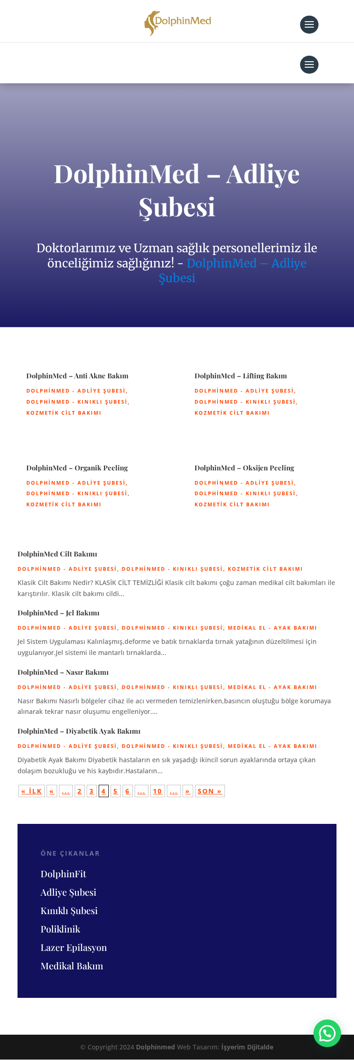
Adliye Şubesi (68, 892)
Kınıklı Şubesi (69, 910)
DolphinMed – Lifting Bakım (241, 375)
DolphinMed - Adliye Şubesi (76, 390)
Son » (210, 791)
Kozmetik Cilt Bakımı (64, 412)
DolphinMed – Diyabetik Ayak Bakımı (79, 731)
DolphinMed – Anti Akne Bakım (77, 375)
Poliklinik (60, 928)
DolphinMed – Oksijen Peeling (244, 467)
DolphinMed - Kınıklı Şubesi (77, 401)
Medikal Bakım (72, 965)
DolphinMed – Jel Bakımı (59, 612)
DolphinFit (63, 873)
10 (157, 791)
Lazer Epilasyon (74, 947)
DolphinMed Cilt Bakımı (57, 553)
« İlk (31, 791)
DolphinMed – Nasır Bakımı (63, 672)
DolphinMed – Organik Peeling (77, 467)
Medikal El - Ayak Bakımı (273, 627)
